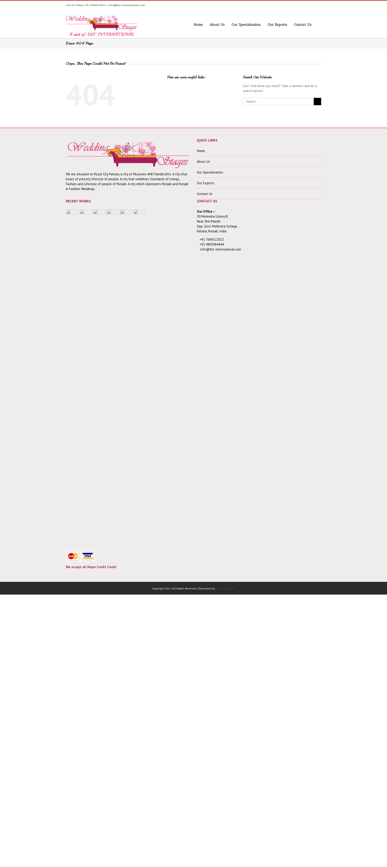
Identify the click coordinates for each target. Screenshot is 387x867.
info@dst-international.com (127, 5)
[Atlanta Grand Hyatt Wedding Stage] (113, 377)
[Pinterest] (287, 6)
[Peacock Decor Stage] (139, 377)
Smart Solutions (225, 588)
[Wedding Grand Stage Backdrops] (86, 377)
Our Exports (277, 24)
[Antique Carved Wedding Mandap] (72, 377)
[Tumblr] (294, 6)
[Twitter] (267, 6)
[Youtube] (274, 6)
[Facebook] (260, 6)
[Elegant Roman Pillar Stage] (126, 377)
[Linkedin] (315, 6)
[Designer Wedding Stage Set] (99, 377)
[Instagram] (281, 6)
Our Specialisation (246, 24)
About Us (217, 24)
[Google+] (301, 6)
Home (198, 24)
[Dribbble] (308, 6)
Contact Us (303, 24)
